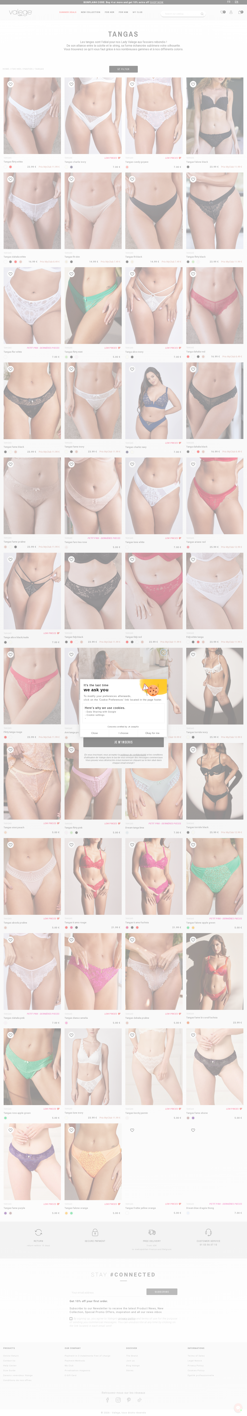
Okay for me (152, 733)
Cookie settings (96, 715)
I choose (123, 733)
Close (94, 733)
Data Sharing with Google (101, 712)
